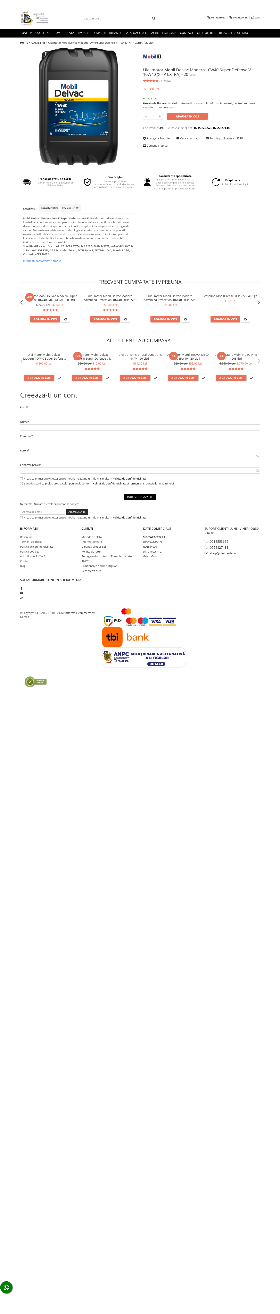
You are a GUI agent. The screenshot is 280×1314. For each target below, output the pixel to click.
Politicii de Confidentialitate (109, 483)
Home (57, 33)
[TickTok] (21, 598)
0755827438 (218, 547)
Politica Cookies (29, 551)
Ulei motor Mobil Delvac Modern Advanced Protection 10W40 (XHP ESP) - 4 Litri (170, 298)
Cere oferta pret (91, 571)
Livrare (83, 33)
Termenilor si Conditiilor (143, 483)
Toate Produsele (33, 33)
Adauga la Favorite (158, 138)
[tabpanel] (78, 106)
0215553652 (218, 541)
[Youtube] (21, 593)
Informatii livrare (92, 542)
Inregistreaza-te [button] (140, 497)
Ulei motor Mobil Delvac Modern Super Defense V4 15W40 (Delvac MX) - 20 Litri (92, 356)
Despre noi (26, 537)
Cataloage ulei (136, 33)
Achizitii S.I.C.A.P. (163, 33)
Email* (24, 407)
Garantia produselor (94, 546)
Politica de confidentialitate (36, 546)
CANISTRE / (39, 42)
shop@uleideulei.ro (223, 553)
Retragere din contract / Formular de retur (107, 556)
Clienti (87, 529)
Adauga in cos (187, 116)
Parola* (24, 450)
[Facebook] (21, 588)
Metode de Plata (92, 537)
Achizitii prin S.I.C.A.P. (33, 556)
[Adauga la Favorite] (65, 319)
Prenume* (26, 436)
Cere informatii (189, 138)
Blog (22, 566)
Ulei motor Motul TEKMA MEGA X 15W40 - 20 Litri (188, 356)
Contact (186, 33)
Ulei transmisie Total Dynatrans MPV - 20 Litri (140, 356)
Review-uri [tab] (70, 208)
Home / (25, 42)
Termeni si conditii (31, 542)
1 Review (165, 80)
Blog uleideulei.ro (233, 33)
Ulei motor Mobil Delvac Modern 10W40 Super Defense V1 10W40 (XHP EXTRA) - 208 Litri (44, 356)
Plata (70, 33)
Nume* (24, 422)
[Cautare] (153, 18)
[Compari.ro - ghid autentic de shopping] (35, 681)
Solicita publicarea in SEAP (226, 138)
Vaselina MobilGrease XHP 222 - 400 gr (230, 296)
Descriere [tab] (29, 208)
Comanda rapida (156, 145)
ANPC (85, 561)
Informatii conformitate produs (42, 261)
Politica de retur (91, 551)
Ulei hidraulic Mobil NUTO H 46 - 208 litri (235, 356)
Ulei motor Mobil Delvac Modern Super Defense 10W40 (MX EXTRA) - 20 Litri (50, 298)
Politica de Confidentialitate (129, 478)
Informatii (29, 529)
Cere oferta (206, 33)
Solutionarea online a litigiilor (99, 566)
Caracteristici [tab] (49, 208)
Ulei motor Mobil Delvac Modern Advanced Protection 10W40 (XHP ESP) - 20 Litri (110, 298)
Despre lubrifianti (107, 33)
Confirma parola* (30, 465)
